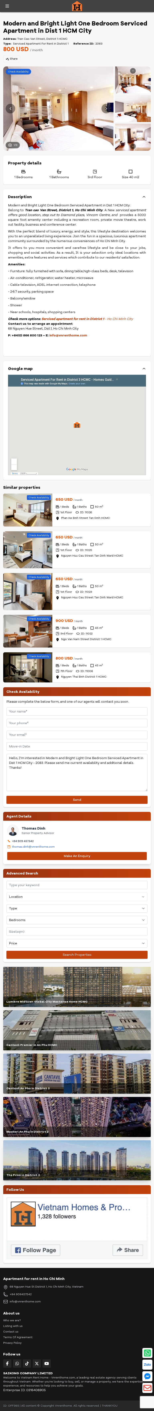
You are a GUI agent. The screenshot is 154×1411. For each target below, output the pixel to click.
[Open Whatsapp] (147, 1353)
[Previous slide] (10, 108)
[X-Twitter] (37, 1363)
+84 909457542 (20, 1294)
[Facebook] (7, 1363)
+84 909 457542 (23, 841)
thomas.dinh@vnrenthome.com (33, 847)
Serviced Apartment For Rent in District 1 (41, 44)
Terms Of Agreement (17, 1337)
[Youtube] (47, 1363)
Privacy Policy (12, 1343)
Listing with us (13, 1326)
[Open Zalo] (147, 1365)
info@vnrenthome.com (68, 335)
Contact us (10, 1332)
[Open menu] (7, 6)
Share (14, 59)
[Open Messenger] (147, 1376)
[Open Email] (147, 1388)
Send (77, 800)
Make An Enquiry (77, 856)
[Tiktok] (27, 1363)
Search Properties (77, 955)
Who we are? (12, 1320)
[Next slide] (106, 108)
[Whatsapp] (17, 1363)
